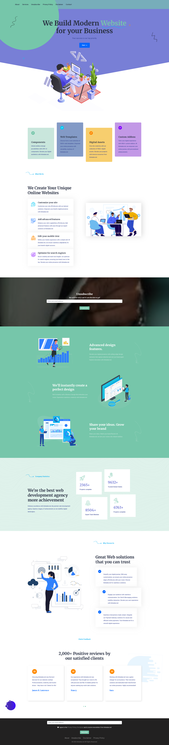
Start (83, 45)
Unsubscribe (35, 4)
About (17, 4)
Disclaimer (59, 4)
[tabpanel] (46, 683)
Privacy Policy (48, 4)
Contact (69, 4)
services (25, 4)
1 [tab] (83, 707)
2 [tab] (85, 707)
